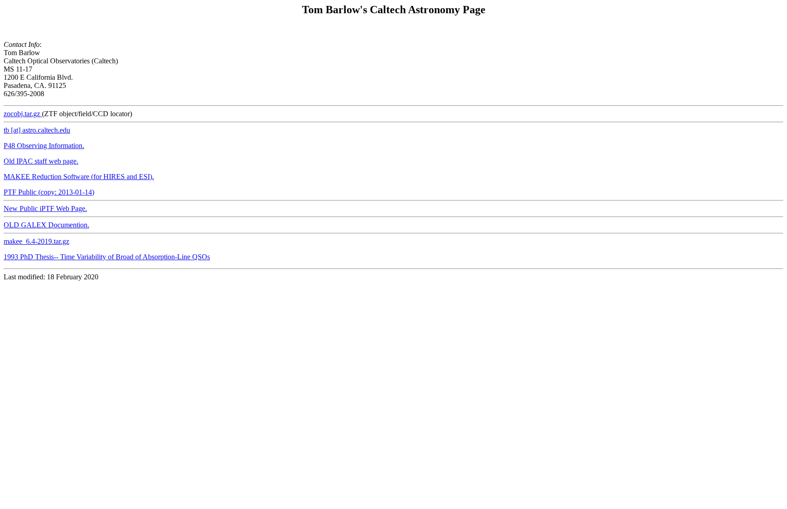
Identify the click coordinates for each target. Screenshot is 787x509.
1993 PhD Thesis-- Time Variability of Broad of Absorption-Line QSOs (107, 257)
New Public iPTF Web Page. (45, 208)
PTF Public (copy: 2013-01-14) (49, 192)
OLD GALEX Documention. (46, 225)
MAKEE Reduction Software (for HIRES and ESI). (79, 176)
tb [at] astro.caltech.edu (37, 130)
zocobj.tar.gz (23, 114)
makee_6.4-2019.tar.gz (36, 241)
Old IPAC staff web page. (41, 161)
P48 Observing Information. (44, 145)
